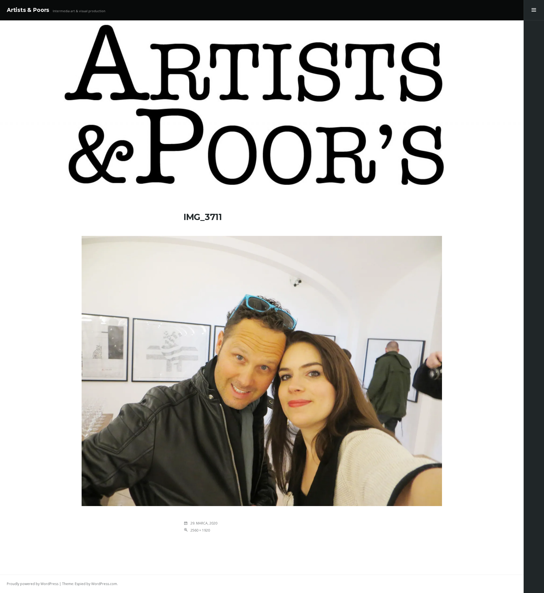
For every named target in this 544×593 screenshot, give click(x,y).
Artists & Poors (28, 10)
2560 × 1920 (200, 530)
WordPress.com (104, 583)
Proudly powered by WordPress (32, 583)
